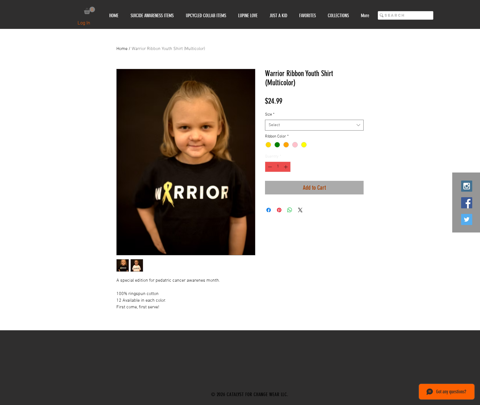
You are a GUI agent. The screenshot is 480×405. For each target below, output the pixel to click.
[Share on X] (300, 210)
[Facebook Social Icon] (466, 202)
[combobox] (314, 125)
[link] (89, 10)
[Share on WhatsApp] (289, 210)
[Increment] (286, 167)
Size (269, 114)
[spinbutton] (278, 167)
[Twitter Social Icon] (466, 219)
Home (122, 49)
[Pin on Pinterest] (279, 210)
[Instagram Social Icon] (466, 186)
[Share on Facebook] (268, 210)
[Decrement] (269, 167)
